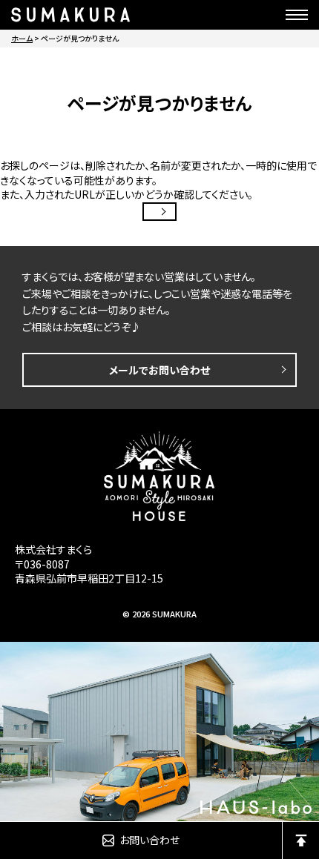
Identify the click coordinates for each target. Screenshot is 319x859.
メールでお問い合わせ (159, 369)
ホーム (22, 38)
